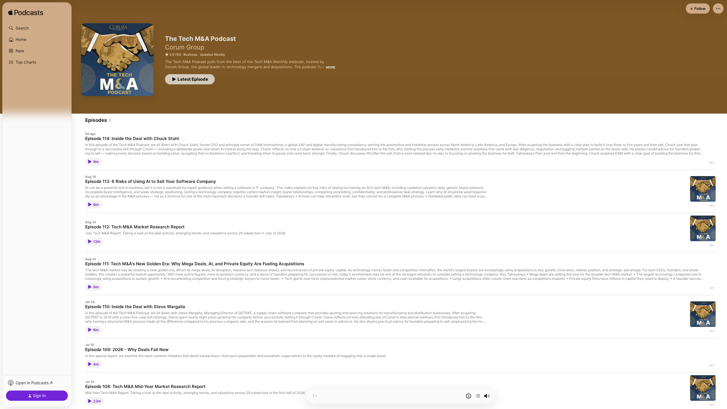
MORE (330, 67)
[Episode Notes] (468, 396)
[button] (37, 28)
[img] (25, 13)
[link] (98, 120)
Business (190, 55)
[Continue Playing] (478, 396)
